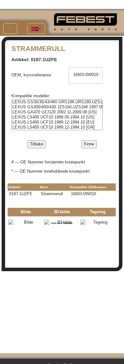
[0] (85, 70)
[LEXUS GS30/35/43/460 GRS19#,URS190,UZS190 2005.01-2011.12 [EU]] (57, 102)
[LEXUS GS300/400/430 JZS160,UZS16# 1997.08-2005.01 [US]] (57, 107)
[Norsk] (36, 28)
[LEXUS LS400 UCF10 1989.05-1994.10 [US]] (57, 117)
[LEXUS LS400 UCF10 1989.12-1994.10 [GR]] (57, 127)
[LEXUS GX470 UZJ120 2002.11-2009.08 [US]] (57, 112)
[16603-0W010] (85, 74)
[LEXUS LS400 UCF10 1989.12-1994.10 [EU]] (57, 122)
